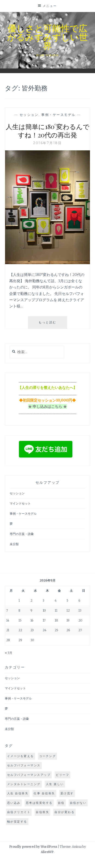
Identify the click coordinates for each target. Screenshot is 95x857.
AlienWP (47, 852)
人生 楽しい (55, 784)
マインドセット (20, 503)
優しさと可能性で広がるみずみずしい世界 (47, 36)
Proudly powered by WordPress (33, 847)
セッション (29, 115)
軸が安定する (17, 821)
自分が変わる (64, 812)
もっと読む (52, 324)
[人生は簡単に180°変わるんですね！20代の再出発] (47, 262)
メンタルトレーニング (24, 784)
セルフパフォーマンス (24, 765)
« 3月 (8, 653)
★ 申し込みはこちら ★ (47, 406)
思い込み (14, 802)
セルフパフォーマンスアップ (29, 775)
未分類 (14, 544)
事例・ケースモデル (58, 115)
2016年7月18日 (47, 143)
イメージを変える (20, 756)
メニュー (50, 6)
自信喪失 (42, 812)
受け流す (67, 793)
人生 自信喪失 (18, 793)
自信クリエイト (19, 812)
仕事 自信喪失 (44, 793)
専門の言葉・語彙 (22, 534)
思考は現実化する (39, 802)
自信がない (78, 802)
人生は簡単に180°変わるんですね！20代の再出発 (47, 130)
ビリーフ (62, 775)
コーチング (47, 756)
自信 (61, 802)
